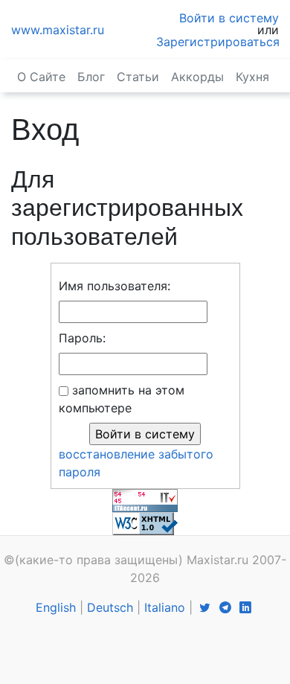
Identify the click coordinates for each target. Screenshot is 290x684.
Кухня (252, 76)
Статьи (138, 76)
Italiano (164, 607)
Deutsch (110, 607)
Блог (91, 76)
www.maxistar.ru (57, 29)
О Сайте (41, 76)
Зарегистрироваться (218, 41)
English (56, 607)
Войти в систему (229, 17)
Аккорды (197, 76)
